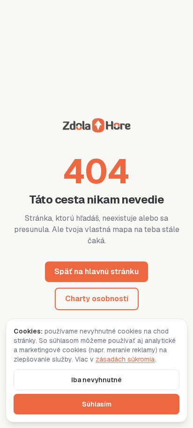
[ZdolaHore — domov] (96, 127)
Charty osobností (96, 299)
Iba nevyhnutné (96, 380)
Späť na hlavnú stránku (96, 271)
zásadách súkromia (125, 359)
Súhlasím (96, 404)
